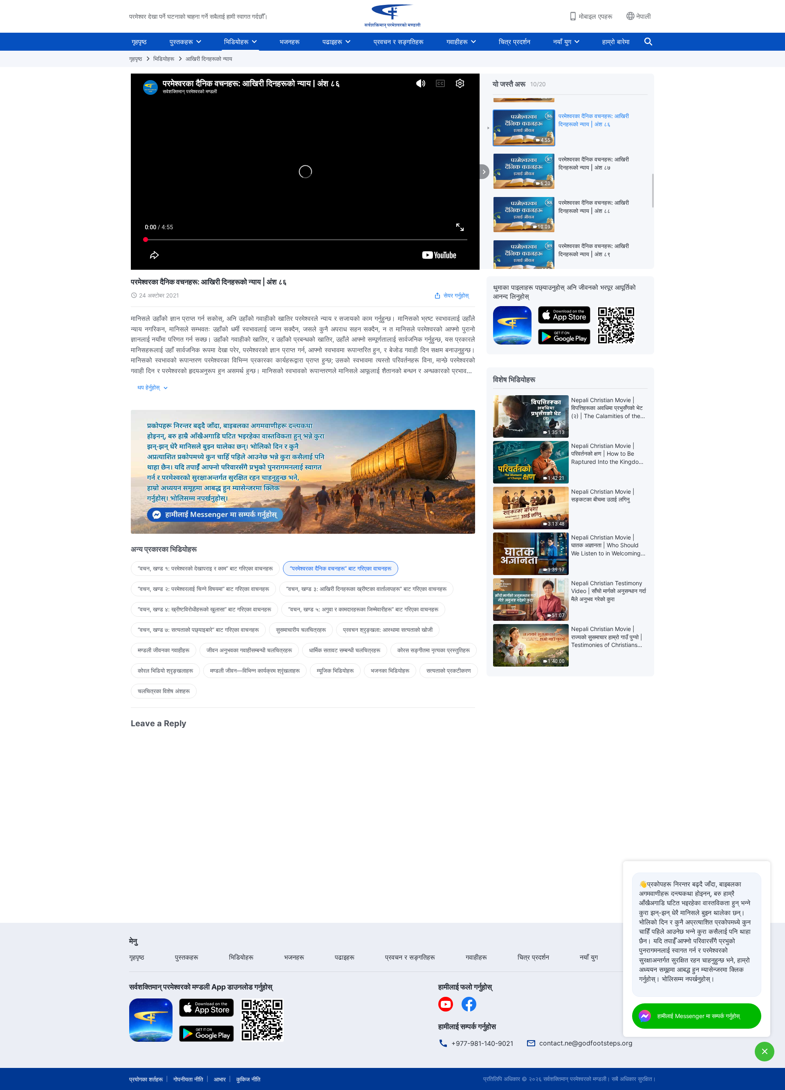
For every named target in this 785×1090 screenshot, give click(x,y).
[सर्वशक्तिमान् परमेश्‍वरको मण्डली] (392, 16)
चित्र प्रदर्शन (514, 42)
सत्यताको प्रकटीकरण (448, 670)
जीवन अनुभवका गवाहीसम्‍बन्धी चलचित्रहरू (249, 650)
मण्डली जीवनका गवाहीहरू (163, 650)
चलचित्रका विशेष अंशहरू (164, 690)
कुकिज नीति (248, 1079)
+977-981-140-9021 (482, 1043)
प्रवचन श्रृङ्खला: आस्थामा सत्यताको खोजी (388, 629)
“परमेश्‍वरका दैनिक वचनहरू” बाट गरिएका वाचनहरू (340, 568)
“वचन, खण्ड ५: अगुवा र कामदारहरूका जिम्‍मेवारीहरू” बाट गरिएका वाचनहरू (363, 609)
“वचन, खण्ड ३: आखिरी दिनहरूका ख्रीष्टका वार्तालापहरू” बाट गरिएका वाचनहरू (366, 588)
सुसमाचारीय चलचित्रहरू (301, 629)
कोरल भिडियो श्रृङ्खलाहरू (165, 670)
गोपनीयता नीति (188, 1079)
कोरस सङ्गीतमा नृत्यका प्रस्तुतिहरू (433, 650)
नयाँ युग (562, 42)
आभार (220, 1079)
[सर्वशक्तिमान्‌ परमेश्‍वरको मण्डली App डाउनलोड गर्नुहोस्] (151, 1020)
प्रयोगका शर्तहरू (146, 1079)
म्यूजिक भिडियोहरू (335, 670)
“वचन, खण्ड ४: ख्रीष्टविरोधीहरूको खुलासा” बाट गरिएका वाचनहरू (204, 609)
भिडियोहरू (236, 42)
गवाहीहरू (457, 42)
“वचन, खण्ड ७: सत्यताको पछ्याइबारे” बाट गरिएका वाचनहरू (198, 629)
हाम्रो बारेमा (616, 42)
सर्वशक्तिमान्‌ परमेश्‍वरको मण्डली (574, 1078)
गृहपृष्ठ (139, 42)
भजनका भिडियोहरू (390, 670)
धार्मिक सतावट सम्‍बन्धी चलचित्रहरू (344, 650)
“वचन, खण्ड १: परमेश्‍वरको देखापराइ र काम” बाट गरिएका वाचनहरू (205, 568)
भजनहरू (290, 42)
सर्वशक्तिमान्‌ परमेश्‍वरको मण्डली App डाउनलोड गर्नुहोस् (200, 987)
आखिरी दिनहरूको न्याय (209, 58)
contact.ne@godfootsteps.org (585, 1043)
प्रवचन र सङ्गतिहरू (399, 42)
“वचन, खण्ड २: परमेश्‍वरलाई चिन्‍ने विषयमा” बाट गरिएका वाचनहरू (203, 588)
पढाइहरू (332, 42)
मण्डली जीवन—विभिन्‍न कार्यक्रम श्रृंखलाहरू (255, 670)
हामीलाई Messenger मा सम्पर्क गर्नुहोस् (698, 1015)
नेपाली (643, 16)
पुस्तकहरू (181, 42)
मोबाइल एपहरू (595, 16)
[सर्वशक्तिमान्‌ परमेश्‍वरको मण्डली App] (512, 324)
